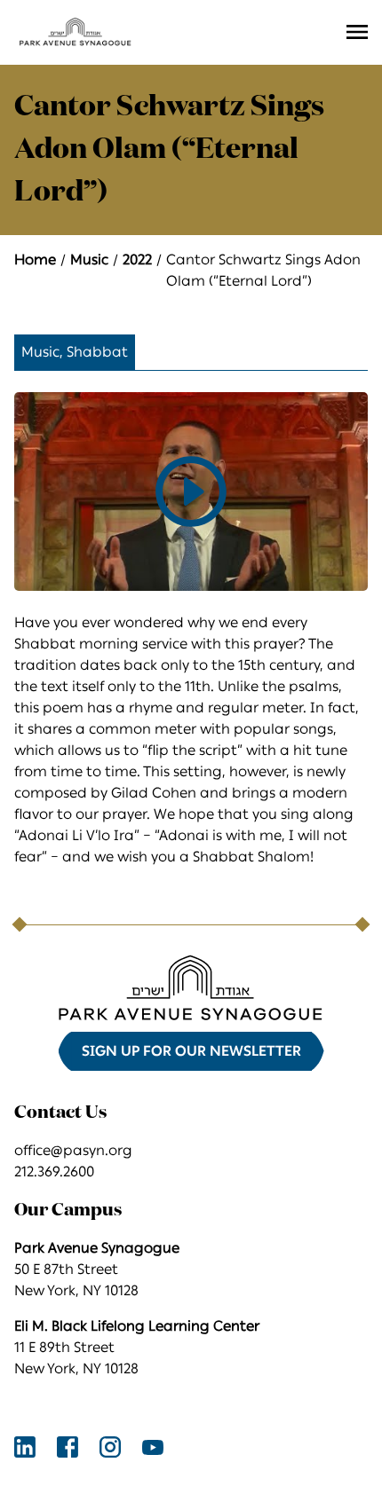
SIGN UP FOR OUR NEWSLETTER (191, 1050)
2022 (137, 259)
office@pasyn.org (73, 1150)
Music (89, 259)
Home (35, 259)
